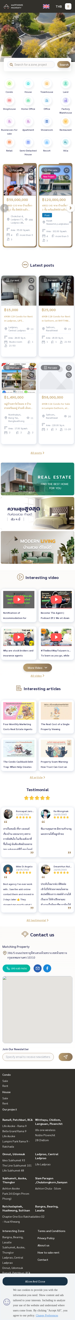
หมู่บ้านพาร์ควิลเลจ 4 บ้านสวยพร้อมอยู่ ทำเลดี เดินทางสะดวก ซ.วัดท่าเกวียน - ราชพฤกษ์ (18, 406)
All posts (36, 452)
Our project (9, 1109)
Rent (5, 1085)
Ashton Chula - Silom (48, 1188)
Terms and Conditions (51, 1231)
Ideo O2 (40, 1216)
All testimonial (36, 920)
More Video (35, 667)
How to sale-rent (48, 1252)
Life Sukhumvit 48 (13, 1170)
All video (36, 675)
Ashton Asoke (11, 1188)
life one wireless (45, 1130)
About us (43, 1245)
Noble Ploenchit (45, 1135)
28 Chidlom (42, 1140)
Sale (5, 1081)
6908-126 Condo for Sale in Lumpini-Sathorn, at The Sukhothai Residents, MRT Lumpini (56, 406)
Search (64, 64)
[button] (69, 37)
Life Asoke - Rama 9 (14, 1126)
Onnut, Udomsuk (13, 1154)
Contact (43, 1259)
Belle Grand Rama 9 (14, 1131)
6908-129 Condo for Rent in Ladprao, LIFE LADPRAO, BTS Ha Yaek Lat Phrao (18, 318)
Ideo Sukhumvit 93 (13, 1160)
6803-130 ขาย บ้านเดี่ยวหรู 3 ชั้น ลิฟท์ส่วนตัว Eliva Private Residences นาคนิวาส (19, 207)
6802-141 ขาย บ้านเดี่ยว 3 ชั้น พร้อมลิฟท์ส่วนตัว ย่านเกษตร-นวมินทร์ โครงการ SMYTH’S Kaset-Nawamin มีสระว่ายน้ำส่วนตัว (55, 207)
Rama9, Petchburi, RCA (17, 1119)
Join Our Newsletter (15, 1049)
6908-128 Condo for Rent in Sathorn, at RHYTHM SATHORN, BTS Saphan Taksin (56, 318)
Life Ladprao (43, 1164)
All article (36, 777)
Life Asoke (8, 1136)
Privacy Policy (46, 1238)
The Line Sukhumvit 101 (17, 1165)
